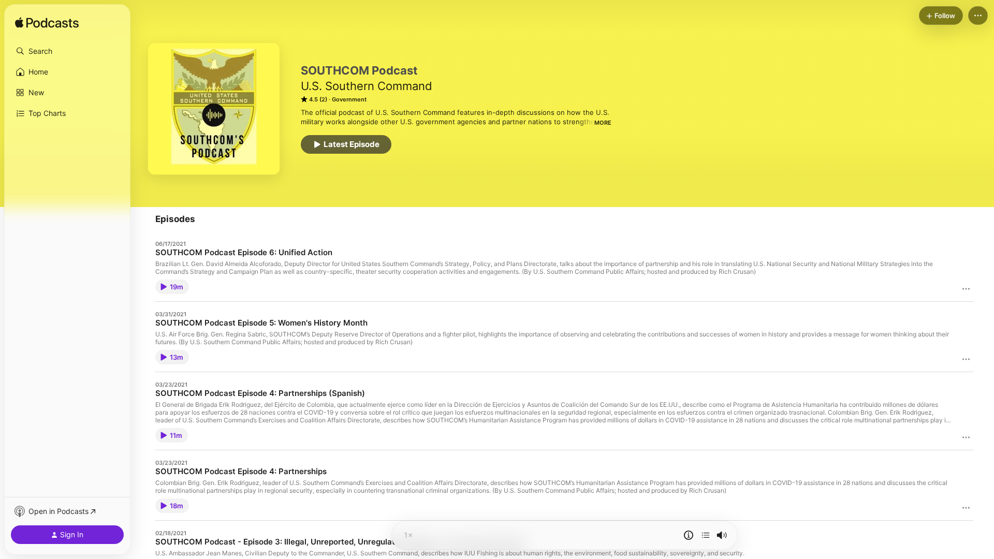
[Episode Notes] (688, 535)
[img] (47, 23)
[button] (67, 51)
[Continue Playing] (705, 535)
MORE (602, 122)
